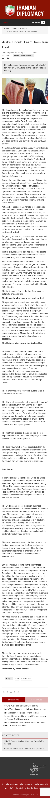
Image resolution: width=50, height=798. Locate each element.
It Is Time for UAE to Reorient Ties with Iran (24, 748)
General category (27, 55)
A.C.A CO (33, 794)
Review (23, 28)
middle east (26, 678)
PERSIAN (36, 22)
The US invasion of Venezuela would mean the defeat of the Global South (24, 724)
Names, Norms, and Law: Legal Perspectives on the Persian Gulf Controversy (24, 717)
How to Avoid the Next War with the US (20, 705)
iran (17, 678)
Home (5, 22)
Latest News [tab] (13, 699)
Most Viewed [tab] (36, 699)
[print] (8, 58)
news (14, 28)
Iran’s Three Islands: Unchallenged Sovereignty (24, 709)
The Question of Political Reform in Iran (21, 712)
